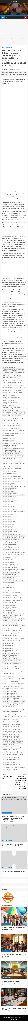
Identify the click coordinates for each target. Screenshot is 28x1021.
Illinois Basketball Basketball (8, 484)
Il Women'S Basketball (7, 456)
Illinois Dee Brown (6, 539)
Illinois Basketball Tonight (8, 523)
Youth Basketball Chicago (8, 767)
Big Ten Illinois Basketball (7, 390)
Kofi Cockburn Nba (17, 627)
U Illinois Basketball (6, 718)
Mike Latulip (17, 640)
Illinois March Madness (19, 554)
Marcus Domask (6, 632)
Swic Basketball (5, 709)
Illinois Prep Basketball (7, 580)
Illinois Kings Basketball (7, 554)
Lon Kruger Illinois (6, 630)
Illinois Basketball (7, 47)
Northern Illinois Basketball (8, 665)
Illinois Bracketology (6, 537)
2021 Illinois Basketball (7, 374)
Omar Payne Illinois (20, 675)
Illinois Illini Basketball (7, 551)
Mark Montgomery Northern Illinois (10, 633)
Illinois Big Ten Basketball (19, 536)
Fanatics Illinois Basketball (8, 433)
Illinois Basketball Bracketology (9, 488)
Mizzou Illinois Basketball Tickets (9, 650)
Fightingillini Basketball (7, 448)
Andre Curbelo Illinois (19, 380)
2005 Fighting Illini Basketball (17, 370)
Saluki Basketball (15, 680)
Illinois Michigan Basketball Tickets (10, 564)
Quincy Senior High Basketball (8, 678)
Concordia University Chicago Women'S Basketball (13, 413)
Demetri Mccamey (6, 415)
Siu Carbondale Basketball (18, 683)
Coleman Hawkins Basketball (19, 412)
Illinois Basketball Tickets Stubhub (9, 518)
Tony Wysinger (5, 711)
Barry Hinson (21, 385)
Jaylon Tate (19, 620)
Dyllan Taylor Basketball (16, 417)
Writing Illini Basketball (19, 766)
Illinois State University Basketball (9, 595)
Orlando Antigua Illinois (7, 676)
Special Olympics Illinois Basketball (10, 704)
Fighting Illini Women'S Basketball (9, 446)
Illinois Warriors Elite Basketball (9, 607)
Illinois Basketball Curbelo (8, 491)
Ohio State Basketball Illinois (8, 673)
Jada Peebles (5, 620)
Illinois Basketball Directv (7, 494)
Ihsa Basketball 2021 (14, 453)
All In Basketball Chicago (7, 380)
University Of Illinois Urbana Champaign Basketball (13, 751)
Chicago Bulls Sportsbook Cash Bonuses (11, 402)
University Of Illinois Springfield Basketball (11, 747)
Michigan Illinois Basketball (8, 640)
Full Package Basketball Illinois (9, 450)
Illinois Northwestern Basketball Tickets (11, 575)
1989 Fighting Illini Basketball (11, 367)
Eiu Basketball (5, 428)
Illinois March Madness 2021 (8, 556)
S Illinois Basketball (6, 680)
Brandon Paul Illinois (18, 392)
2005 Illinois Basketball (7, 372)
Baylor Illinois (20, 389)
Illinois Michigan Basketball (8, 562)
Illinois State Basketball (7, 585)
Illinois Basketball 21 (6, 481)
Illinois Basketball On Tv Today (9, 508)
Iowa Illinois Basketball (18, 615)
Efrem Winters (22, 427)
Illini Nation (11, 463)
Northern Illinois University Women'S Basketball (12, 671)
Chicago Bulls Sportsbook (8, 400)
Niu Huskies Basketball (7, 660)
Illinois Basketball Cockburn (8, 489)
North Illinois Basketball (18, 661)
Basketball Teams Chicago (8, 387)
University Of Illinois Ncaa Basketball (10, 746)
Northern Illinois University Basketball (10, 668)
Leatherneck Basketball (7, 628)
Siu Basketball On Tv (6, 683)
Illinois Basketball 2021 (7, 480)
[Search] (23, 17)
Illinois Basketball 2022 (19, 480)
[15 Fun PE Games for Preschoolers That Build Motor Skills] (14, 916)
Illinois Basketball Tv (19, 523)
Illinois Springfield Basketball (8, 584)
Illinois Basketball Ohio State (8, 504)
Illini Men (14, 461)
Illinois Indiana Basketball (18, 551)
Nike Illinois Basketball (7, 658)
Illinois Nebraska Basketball (15, 572)
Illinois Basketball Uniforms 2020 (9, 529)
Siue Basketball (17, 686)
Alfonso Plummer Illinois (18, 379)
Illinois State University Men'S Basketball (11, 599)
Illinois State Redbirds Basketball (9, 590)
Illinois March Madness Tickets (9, 557)
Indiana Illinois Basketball (19, 613)
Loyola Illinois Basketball (16, 630)
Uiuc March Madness (6, 728)
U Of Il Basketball (15, 718)
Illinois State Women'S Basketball (9, 602)
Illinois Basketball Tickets (19, 513)
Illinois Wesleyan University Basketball (10, 608)
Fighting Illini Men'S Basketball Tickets (10, 441)
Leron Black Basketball (18, 628)
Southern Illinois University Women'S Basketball (12, 703)
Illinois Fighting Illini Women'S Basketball (11, 547)
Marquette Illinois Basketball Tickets (10, 635)
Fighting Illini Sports (6, 443)
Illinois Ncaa (21, 569)
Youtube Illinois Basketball (8, 770)
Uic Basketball (5, 719)
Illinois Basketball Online (7, 511)
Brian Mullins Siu (5, 394)
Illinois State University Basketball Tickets (11, 597)
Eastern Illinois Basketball (17, 418)
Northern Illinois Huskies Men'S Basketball (11, 666)
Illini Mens (19, 461)
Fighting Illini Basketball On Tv (9, 435)
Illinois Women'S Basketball (8, 612)
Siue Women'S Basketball (7, 688)
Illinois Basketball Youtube (8, 534)
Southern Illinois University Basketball (10, 698)
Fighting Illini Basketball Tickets (9, 437)
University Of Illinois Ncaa (8, 744)
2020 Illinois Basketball (19, 372)
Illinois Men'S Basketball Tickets (9, 561)
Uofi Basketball (5, 752)
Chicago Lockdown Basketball (8, 405)
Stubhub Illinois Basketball (8, 706)
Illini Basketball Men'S (18, 456)
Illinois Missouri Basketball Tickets (9, 567)
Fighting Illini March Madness (8, 438)
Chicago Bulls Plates (19, 399)
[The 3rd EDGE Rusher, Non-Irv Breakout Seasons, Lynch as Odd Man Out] (14, 833)
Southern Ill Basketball (19, 688)
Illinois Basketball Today (7, 519)
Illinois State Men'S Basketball (8, 589)
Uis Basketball (5, 724)
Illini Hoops (19, 460)
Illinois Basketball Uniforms (8, 527)
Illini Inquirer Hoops (6, 461)
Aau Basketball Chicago (17, 375)
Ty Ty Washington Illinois (7, 716)
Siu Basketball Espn (14, 681)
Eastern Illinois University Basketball (10, 427)
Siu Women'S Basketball (7, 686)
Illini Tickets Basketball (16, 465)
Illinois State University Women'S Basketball (12, 600)
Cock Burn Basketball (7, 412)
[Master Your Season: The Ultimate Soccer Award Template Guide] (14, 997)
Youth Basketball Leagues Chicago (9, 769)
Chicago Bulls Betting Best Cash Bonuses (11, 397)
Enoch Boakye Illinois (14, 428)
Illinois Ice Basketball (16, 549)
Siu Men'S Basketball (6, 685)
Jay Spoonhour (12, 620)
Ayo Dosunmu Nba (16, 384)
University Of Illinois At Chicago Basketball (11, 732)
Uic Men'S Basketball (6, 723)
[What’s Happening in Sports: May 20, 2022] (14, 860)
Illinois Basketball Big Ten (19, 486)
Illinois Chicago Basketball (18, 537)
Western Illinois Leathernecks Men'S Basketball (12, 754)
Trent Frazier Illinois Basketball (9, 714)
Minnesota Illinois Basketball (8, 642)
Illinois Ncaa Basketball (7, 570)
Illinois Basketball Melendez (8, 501)
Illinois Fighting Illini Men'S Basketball (10, 546)
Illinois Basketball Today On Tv (9, 521)
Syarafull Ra (5, 69)
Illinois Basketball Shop (19, 511)
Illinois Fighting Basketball (19, 541)
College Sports (6, 950)
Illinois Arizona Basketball (8, 470)
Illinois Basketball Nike (18, 503)
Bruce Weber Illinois (15, 394)
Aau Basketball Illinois (7, 379)
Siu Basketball (5, 681)
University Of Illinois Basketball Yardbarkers (12, 739)
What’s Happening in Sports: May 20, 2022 (13, 871)
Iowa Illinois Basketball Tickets (9, 617)
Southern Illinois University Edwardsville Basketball (13, 701)
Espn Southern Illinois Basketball (9, 432)
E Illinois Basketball (6, 418)
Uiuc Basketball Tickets (15, 726)
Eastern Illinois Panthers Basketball (10, 423)
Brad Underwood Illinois (7, 392)
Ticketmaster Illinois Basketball (17, 709)
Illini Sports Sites (6, 465)
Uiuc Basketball (5, 726)
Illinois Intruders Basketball (8, 552)
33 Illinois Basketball (6, 375)
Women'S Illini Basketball (7, 766)
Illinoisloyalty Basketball (7, 613)
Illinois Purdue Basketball (18, 580)
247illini (15, 374)
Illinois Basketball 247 (17, 481)
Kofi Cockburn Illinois (7, 627)
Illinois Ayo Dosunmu (18, 475)
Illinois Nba (15, 569)
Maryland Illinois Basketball (8, 637)
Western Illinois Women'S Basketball (10, 761)
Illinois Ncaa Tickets (17, 570)
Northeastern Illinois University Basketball (11, 663)
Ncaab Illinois (16, 656)
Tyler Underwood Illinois (19, 716)
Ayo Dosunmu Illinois (16, 382)
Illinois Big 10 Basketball (7, 536)
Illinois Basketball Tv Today (8, 524)
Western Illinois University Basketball (10, 757)
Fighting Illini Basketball (20, 433)
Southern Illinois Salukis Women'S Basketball (12, 696)
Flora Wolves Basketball (18, 448)
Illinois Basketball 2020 (19, 478)
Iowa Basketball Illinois (7, 615)
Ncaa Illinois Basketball (7, 656)
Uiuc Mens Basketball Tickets (19, 728)
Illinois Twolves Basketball (8, 604)
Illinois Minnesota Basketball (8, 565)
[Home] (3, 17)
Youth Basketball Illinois (20, 767)
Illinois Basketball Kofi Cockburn (9, 498)
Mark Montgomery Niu (16, 632)
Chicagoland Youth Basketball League (10, 410)
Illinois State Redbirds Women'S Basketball (11, 594)
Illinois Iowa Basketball (20, 552)
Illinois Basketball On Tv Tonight (9, 509)
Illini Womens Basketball (14, 466)
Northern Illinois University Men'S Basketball (12, 670)
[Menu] (6, 17)
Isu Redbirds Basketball (7, 618)
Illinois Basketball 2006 (16, 476)
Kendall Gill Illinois (6, 625)
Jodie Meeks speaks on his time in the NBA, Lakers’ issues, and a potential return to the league (13, 818)
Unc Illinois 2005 (16, 729)
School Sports (6, 923)
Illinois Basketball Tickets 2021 (9, 516)
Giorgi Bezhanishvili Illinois (8, 451)
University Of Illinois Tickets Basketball (10, 749)
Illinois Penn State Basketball (8, 579)
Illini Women (5, 466)
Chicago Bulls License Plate (8, 399)
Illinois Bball (17, 534)
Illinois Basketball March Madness (9, 499)
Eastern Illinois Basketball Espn (9, 420)
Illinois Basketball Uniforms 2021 (9, 531)
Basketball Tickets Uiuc (20, 387)
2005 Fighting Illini (6, 370)
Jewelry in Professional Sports (8, 776)
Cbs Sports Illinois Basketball (8, 395)
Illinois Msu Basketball (7, 569)
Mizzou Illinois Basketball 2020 (9, 647)
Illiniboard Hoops (6, 468)
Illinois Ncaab (5, 572)
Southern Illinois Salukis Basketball (9, 693)
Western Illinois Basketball (16, 752)
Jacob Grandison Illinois (19, 618)
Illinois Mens (20, 561)
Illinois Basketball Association (8, 483)
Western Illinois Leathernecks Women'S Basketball (13, 756)
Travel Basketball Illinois (7, 713)
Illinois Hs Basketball (6, 549)
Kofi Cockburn (22, 625)
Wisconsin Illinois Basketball (8, 764)
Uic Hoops (18, 721)
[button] (6, 17)
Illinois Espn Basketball (7, 541)
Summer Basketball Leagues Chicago (10, 708)
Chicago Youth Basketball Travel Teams (11, 407)
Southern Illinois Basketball (8, 689)
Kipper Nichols (14, 625)
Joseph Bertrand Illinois (16, 623)
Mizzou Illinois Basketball (7, 645)
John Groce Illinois (6, 623)
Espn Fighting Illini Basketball (8, 430)
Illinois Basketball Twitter (7, 526)
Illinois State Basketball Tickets (9, 587)
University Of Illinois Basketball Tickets (10, 736)
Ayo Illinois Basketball (13, 385)
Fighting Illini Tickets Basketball (9, 445)
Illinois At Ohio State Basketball (9, 471)
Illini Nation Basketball (19, 463)
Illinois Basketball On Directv (8, 506)
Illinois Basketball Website (8, 532)
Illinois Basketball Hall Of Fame (9, 496)
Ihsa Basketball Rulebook (7, 455)
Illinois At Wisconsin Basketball (9, 473)
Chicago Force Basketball (7, 403)
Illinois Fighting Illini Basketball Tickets (10, 544)
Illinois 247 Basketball (16, 468)
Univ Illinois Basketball (7, 731)
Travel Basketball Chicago (15, 711)
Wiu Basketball (19, 764)
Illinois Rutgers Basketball (8, 582)
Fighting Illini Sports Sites (17, 443)
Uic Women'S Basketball (18, 723)
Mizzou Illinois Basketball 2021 (9, 648)
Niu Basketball (16, 658)
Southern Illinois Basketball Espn (9, 691)
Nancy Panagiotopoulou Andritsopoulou (11, 653)
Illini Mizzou (5, 463)
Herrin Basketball (18, 451)
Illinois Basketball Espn (19, 494)
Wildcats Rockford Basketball (8, 762)
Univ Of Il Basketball (17, 731)
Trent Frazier (17, 713)
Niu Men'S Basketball (17, 660)
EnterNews (22, 1017)
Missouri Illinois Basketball (8, 643)
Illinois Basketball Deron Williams (9, 493)
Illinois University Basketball (8, 605)
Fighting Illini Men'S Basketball (9, 440)
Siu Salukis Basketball (17, 685)
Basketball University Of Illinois (9, 389)
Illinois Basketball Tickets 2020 (9, 514)
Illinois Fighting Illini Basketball (9, 542)
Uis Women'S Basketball (15, 724)
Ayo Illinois (4, 385)
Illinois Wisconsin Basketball (8, 610)
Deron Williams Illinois (16, 415)
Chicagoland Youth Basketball (8, 408)
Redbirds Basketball (21, 678)
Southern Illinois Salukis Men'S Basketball (11, 694)
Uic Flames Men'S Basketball (8, 721)
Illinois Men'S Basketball (7, 559)
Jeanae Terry (5, 622)
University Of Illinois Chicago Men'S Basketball (12, 741)
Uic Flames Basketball (14, 719)
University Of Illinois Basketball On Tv (10, 734)
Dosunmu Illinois (6, 417)
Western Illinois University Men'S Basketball (12, 759)
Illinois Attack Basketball (7, 475)
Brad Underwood (18, 390)
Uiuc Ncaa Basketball (6, 729)
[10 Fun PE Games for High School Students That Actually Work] (14, 970)
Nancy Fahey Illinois (6, 651)
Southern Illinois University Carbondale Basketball (13, 699)
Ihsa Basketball (5, 453)
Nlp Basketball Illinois (7, 661)
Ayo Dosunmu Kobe (6, 384)
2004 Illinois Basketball (19, 369)
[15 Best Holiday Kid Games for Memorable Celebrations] (14, 943)
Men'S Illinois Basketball (7, 638)
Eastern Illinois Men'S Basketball (9, 422)
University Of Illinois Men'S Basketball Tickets (12, 742)
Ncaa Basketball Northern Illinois (9, 655)
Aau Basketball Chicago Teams (9, 377)
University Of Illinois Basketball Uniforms (11, 737)
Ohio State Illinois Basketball (8, 675)
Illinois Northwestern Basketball (9, 574)
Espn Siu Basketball (20, 430)
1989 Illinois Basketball (7, 369)
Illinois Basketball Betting (7, 486)
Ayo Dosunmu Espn (6, 382)
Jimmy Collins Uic (13, 622)
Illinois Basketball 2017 (7, 478)
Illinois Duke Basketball (16, 539)
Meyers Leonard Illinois (19, 638)
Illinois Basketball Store (7, 513)
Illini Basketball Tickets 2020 (8, 458)
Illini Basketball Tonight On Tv (8, 460)
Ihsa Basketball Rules (19, 455)
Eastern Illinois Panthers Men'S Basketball (11, 425)
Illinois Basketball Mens (7, 503)
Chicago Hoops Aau (18, 403)
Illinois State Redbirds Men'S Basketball (11, 592)
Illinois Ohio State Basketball (8, 577)
